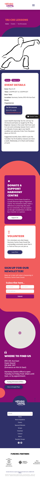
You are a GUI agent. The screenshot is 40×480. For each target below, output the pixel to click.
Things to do (15, 80)
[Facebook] (19, 443)
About (20, 436)
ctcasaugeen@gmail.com (13, 112)
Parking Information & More (15, 382)
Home (7, 24)
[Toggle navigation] (33, 5)
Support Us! (15, 218)
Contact (20, 433)
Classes (7, 80)
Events (13, 24)
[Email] (21, 443)
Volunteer (20, 431)
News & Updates (20, 419)
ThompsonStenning (30, 475)
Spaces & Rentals (20, 425)
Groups (20, 428)
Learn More (15, 252)
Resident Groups (20, 439)
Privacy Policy (26, 474)
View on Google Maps (13, 387)
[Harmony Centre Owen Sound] (9, 5)
